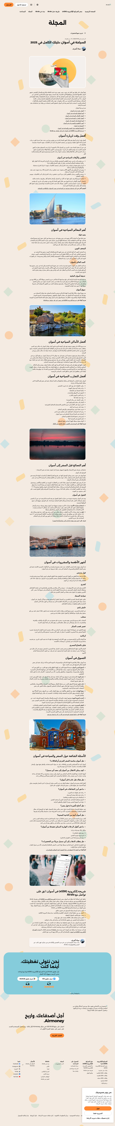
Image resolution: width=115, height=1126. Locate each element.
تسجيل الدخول (21, 5)
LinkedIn (15, 1074)
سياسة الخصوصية (75, 1115)
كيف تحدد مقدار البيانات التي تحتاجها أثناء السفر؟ (65, 521)
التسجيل (8, 5)
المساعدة (23, 11)
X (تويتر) (16, 1069)
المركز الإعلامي (45, 1071)
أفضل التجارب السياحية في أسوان (74, 118)
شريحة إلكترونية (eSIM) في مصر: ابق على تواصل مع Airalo (60, 300)
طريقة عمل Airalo (54, 11)
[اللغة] (37, 5)
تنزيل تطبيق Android (26, 979)
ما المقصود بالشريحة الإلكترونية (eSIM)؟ (88, 1067)
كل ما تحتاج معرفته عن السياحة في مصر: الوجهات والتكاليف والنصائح (57, 188)
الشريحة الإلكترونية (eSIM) (47, 899)
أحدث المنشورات (59, 1064)
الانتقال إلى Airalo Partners (30, 1064)
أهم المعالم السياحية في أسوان (75, 113)
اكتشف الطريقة (57, 1035)
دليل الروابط (33, 1115)
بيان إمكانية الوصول (23, 1115)
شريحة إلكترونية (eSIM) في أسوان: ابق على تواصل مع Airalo (67, 131)
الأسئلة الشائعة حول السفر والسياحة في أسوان (71, 128)
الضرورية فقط (97, 1113)
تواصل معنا (75, 1071)
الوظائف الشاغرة (45, 1076)
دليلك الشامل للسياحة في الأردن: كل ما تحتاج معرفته (62, 714)
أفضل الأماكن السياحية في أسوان (74, 116)
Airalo (54, 930)
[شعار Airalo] (106, 5)
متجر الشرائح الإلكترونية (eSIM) (72, 11)
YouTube (15, 1076)
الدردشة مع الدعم (74, 1068)
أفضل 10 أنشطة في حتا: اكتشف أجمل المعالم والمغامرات (62, 850)
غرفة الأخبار (46, 1074)
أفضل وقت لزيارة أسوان (77, 111)
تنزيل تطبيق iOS (47, 979)
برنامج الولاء (104, 1083)
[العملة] (31, 5)
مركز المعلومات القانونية (61, 1115)
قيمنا (48, 1069)
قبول (97, 1108)
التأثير (48, 1066)
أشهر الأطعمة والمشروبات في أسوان (73, 123)
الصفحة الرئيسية (90, 11)
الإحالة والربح (104, 1080)
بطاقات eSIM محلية (102, 1078)
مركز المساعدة (74, 1066)
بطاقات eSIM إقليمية (102, 1075)
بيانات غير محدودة (103, 1070)
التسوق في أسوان (79, 126)
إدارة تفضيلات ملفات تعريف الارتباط (98, 1118)
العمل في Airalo (45, 1079)
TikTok (16, 1071)
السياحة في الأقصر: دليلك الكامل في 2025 (65, 424)
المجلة (30, 11)
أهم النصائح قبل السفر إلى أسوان (74, 121)
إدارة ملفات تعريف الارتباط (45, 1115)
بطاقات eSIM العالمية (102, 1073)
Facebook (15, 1064)
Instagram (15, 1066)
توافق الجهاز (90, 1073)
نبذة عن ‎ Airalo (40, 11)
